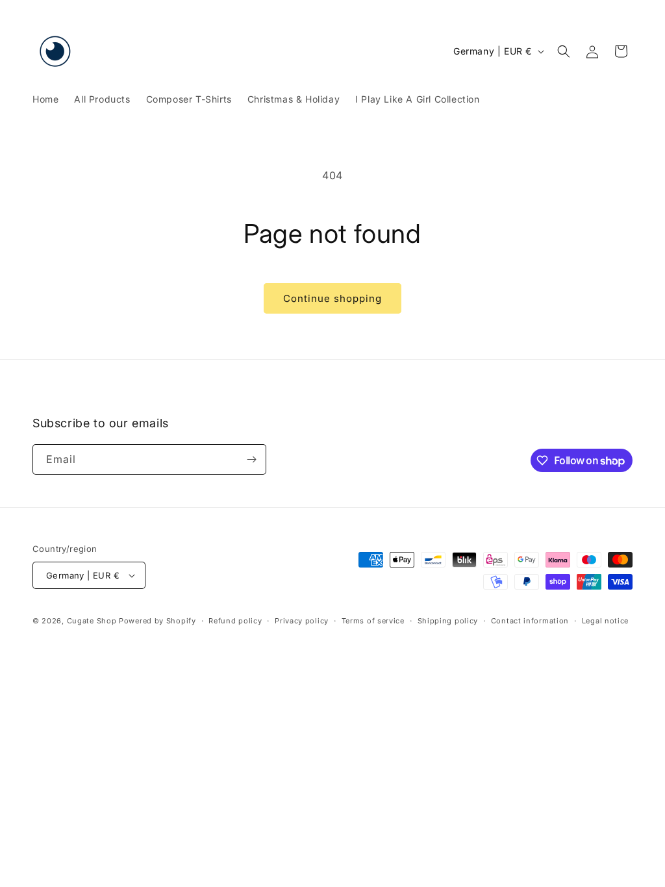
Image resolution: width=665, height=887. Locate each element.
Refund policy (235, 620)
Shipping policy (448, 620)
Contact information (530, 620)
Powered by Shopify (157, 620)
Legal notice (605, 620)
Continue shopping (332, 298)
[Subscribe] (251, 459)
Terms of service (373, 620)
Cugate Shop (92, 620)
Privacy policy (302, 620)
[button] (563, 51)
